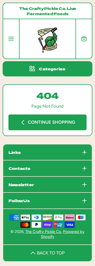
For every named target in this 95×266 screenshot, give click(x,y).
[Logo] (47, 39)
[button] (84, 39)
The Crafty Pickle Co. (43, 231)
